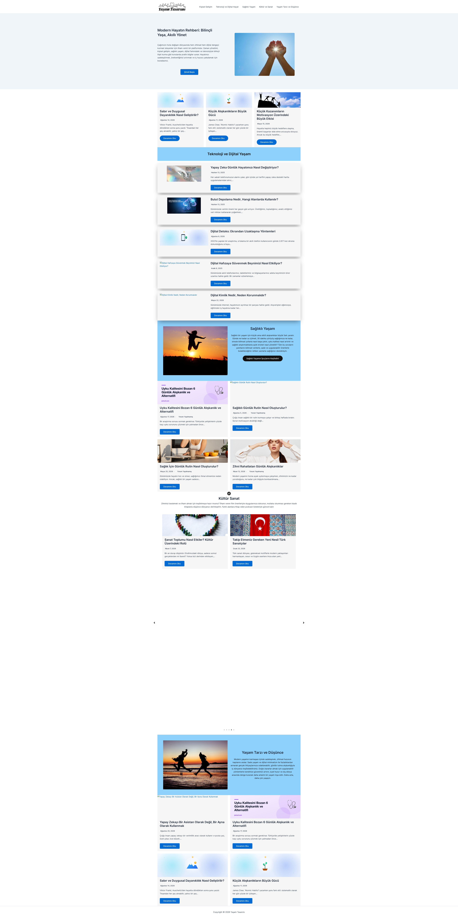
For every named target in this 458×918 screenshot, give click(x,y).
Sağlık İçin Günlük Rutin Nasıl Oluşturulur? (189, 466)
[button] (189, 72)
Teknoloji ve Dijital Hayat (227, 7)
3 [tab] (229, 730)
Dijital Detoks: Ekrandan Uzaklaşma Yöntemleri (243, 231)
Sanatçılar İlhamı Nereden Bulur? (187, 696)
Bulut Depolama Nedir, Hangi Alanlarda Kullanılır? (244, 199)
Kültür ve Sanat (266, 7)
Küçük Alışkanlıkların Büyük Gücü (256, 880)
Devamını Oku (169, 138)
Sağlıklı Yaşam (248, 7)
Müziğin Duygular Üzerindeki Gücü (257, 696)
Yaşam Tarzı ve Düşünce (288, 7)
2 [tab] (226, 730)
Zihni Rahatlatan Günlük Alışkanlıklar (258, 466)
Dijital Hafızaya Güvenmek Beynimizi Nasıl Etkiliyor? (246, 263)
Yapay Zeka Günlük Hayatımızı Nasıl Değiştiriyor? (245, 167)
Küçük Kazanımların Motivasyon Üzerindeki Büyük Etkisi (273, 115)
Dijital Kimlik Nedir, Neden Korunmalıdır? (238, 295)
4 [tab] (231, 730)
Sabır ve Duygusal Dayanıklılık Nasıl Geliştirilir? (192, 880)
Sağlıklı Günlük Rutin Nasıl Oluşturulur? (260, 408)
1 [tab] (224, 730)
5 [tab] (234, 730)
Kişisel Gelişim (205, 7)
